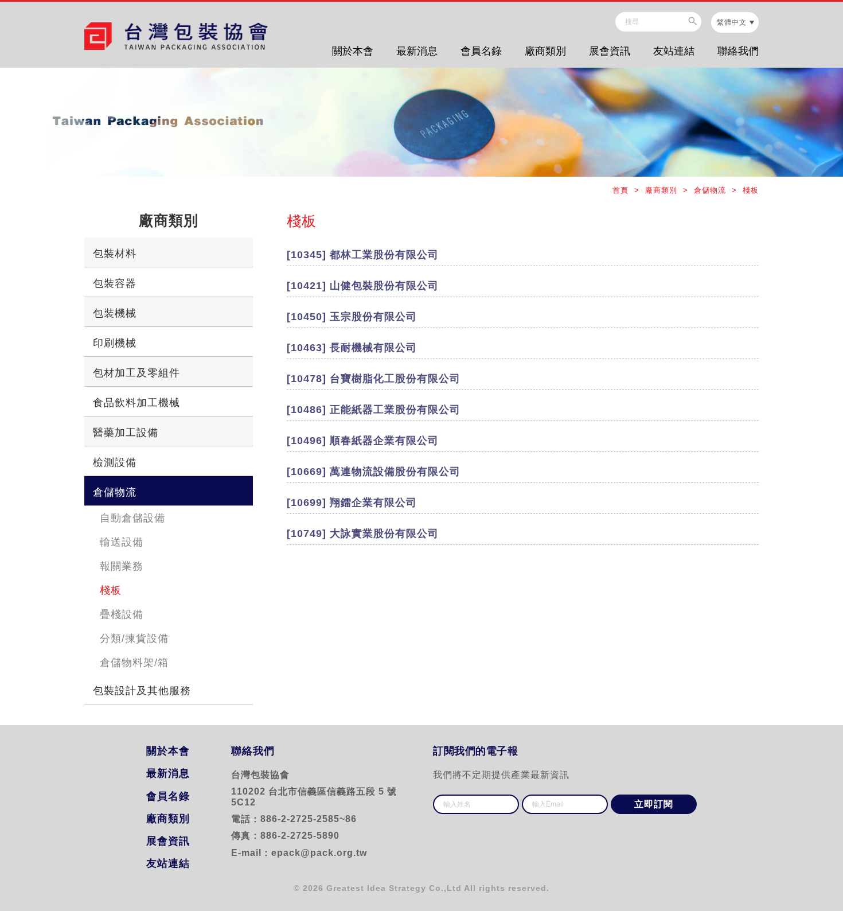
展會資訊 (609, 51)
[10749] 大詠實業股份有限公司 (363, 533)
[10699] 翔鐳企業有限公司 (352, 502)
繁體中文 (732, 22)
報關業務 (121, 566)
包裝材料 (114, 253)
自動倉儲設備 (132, 518)
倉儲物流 (114, 492)
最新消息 (417, 51)
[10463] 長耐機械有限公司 (357, 347)
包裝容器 (114, 283)
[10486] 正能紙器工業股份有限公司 (373, 409)
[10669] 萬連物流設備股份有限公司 (373, 471)
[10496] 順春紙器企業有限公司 (363, 440)
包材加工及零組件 (136, 373)
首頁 (621, 190)
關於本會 (352, 51)
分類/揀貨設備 (134, 638)
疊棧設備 (121, 614)
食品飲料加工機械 (136, 402)
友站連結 (673, 51)
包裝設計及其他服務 (142, 690)
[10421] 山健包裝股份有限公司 (363, 285)
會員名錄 (481, 51)
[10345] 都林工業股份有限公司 (363, 254)
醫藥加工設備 (125, 432)
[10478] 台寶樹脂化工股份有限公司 (373, 378)
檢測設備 (114, 462)
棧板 (111, 590)
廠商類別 (545, 51)
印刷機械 (114, 343)
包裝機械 (114, 313)
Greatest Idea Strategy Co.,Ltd (394, 888)
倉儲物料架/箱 (134, 662)
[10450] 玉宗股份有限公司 (352, 316)
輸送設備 (121, 542)
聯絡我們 (738, 51)
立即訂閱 (653, 804)
